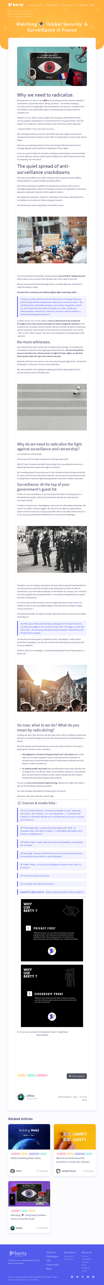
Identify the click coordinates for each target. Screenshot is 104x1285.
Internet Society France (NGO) (36, 875)
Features (51, 1252)
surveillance (42, 1075)
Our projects (69, 1256)
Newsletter (86, 1259)
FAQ (48, 1260)
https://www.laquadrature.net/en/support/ (65, 892)
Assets (84, 1270)
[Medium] (88, 1277)
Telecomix (77, 602)
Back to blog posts (22, 13)
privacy (31, 1075)
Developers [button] (52, 4)
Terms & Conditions (21, 1280)
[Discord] (72, 1277)
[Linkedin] (93, 1277)
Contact (85, 1262)
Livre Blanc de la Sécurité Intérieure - (39, 884)
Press (84, 1265)
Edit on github (78, 1076)
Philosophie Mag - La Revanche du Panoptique (43, 828)
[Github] (82, 1277)
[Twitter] (77, 1277)
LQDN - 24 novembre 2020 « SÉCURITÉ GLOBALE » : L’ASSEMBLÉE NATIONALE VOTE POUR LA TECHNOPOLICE (51, 831)
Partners (85, 1256)
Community (82, 4)
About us (86, 1252)
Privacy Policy (33, 1280)
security (22, 1075)
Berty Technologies (16, 1263)
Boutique (85, 1268)
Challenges (52, 1256)
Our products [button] (35, 4)
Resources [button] (67, 4)
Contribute (68, 1259)
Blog (92, 4)
